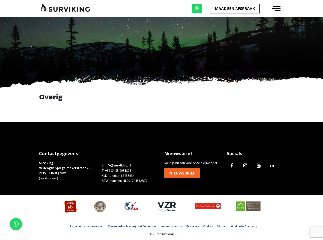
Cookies (208, 226)
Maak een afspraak (235, 8)
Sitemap (222, 226)
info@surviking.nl (118, 165)
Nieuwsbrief (182, 173)
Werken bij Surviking (244, 226)
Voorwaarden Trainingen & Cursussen (132, 226)
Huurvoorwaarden (171, 226)
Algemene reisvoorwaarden (87, 226)
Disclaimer (192, 226)
